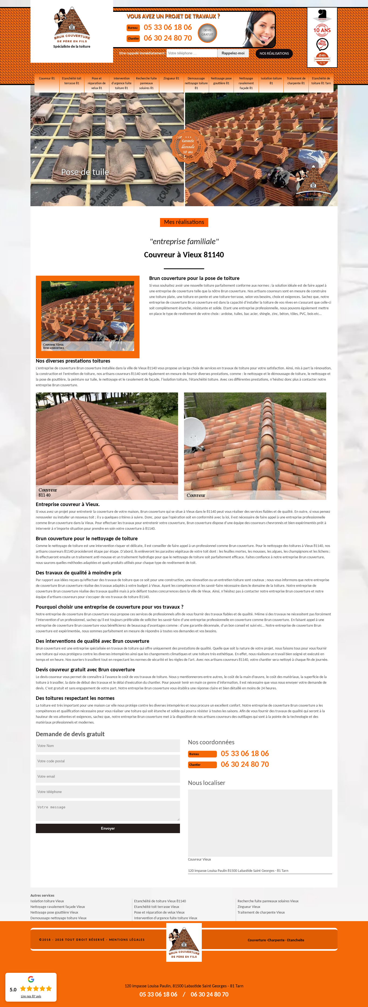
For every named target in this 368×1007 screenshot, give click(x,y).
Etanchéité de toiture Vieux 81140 (160, 901)
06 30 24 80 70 (168, 38)
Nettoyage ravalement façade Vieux (57, 907)
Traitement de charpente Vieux (261, 913)
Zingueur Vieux (249, 907)
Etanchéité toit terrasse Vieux (156, 907)
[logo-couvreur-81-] (184, 940)
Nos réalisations (274, 54)
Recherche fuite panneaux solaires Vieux (268, 901)
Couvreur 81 (47, 78)
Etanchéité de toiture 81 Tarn (321, 81)
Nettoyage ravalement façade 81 (246, 83)
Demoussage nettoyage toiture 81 (196, 83)
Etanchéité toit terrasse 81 (71, 81)
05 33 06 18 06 (168, 28)
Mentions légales (127, 940)
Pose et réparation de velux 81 (97, 83)
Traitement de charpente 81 (296, 81)
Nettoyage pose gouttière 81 (221, 81)
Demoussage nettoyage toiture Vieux (58, 918)
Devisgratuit (207, 32)
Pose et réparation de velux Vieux (159, 913)
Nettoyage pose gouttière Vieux (54, 913)
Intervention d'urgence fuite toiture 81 (121, 83)
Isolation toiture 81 (271, 81)
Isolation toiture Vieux (47, 901)
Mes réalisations (184, 222)
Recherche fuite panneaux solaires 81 (146, 83)
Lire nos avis (31, 996)
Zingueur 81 (171, 78)
